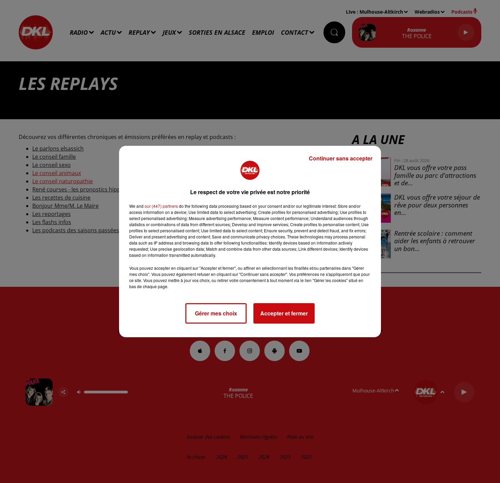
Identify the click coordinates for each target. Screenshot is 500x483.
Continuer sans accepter (340, 158)
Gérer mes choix (216, 313)
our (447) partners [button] (161, 206)
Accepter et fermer (284, 313)
